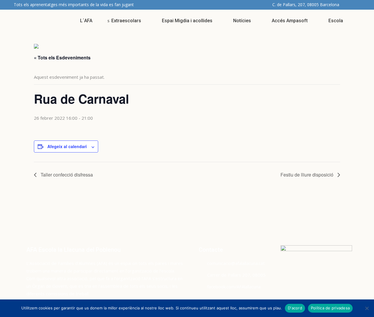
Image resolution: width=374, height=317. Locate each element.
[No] (367, 308)
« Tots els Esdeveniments (62, 57)
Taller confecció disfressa (66, 174)
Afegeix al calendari (67, 146)
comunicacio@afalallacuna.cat (236, 263)
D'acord (295, 308)
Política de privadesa (330, 308)
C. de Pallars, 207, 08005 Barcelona (305, 4)
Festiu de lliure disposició (307, 174)
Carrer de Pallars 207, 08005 (236, 275)
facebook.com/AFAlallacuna (234, 286)
